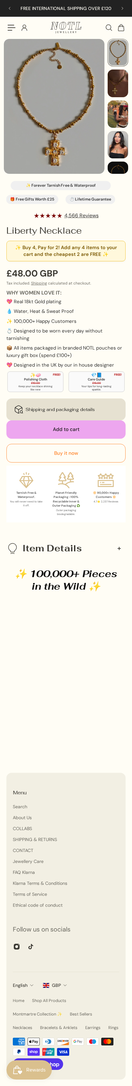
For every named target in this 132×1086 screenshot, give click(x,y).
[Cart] (121, 28)
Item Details (52, 548)
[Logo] (66, 28)
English (20, 985)
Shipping (39, 283)
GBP (56, 985)
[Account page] (24, 28)
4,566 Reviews (81, 215)
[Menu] (11, 27)
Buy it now (66, 453)
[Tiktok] (31, 947)
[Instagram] (17, 947)
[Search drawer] (109, 28)
